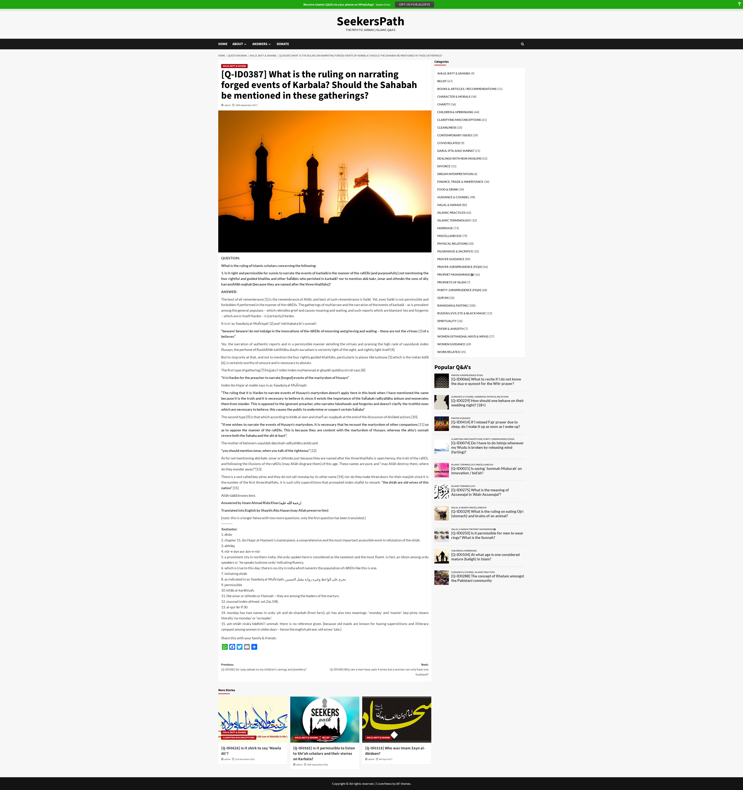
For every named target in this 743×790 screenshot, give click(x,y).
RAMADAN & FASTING (452, 305)
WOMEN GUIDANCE (451, 344)
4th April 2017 (385, 759)
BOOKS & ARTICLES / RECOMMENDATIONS (466, 89)
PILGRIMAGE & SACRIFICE (455, 251)
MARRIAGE (445, 228)
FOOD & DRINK (447, 189)
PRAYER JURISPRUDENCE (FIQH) (459, 266)
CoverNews (384, 783)
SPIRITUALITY (447, 321)
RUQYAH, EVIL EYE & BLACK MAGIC (461, 313)
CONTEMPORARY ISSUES (454, 135)
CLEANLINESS (446, 127)
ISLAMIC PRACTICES (451, 212)
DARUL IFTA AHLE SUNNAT (455, 150)
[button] (522, 44)
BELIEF (326, 737)
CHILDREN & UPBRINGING (455, 112)
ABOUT (237, 44)
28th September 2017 (246, 105)
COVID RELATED (448, 143)
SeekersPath (371, 21)
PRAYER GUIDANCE (450, 259)
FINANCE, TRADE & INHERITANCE (460, 181)
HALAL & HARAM (449, 205)
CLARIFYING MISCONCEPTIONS (238, 737)
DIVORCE (443, 166)
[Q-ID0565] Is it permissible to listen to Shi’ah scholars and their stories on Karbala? (324, 754)
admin (227, 105)
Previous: (263, 667)
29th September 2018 (317, 764)
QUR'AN (443, 297)
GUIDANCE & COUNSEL (453, 197)
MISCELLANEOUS (449, 236)
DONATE (283, 44)
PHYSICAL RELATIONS (452, 243)
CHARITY (443, 104)
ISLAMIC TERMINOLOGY (454, 220)
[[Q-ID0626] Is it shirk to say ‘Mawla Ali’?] (252, 720)
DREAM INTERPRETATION (455, 174)
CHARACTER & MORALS (453, 96)
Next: (379, 670)
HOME (223, 44)
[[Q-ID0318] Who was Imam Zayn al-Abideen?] (396, 720)
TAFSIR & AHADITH (450, 328)
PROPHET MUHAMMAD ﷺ (455, 274)
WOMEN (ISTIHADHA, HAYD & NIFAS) (462, 336)
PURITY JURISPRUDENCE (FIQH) (459, 290)
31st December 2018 (244, 759)
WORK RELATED (448, 352)
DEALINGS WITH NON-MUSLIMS (459, 158)
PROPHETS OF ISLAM (451, 282)
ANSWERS (259, 44)
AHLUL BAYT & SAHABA (234, 66)
